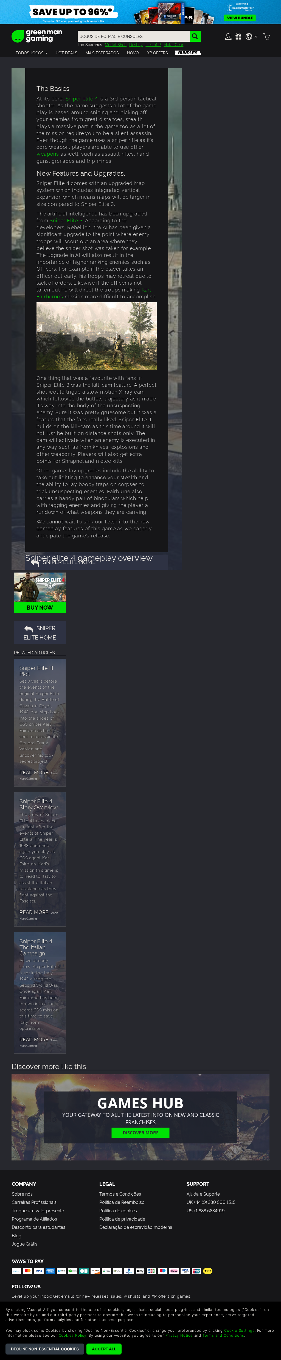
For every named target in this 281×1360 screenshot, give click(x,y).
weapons (48, 153)
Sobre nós (22, 1194)
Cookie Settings (239, 1330)
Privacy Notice (179, 1335)
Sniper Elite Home (40, 632)
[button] (32, 52)
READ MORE (34, 772)
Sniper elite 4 (82, 98)
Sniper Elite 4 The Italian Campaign (35, 947)
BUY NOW (40, 607)
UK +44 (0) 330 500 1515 (211, 1202)
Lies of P (153, 44)
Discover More (141, 1132)
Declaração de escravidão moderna (135, 1227)
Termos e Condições (120, 1194)
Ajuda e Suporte (203, 1194)
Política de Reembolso (122, 1202)
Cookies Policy (72, 1335)
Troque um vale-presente (38, 1210)
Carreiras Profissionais (34, 1202)
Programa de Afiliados (34, 1219)
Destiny (136, 44)
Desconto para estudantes (38, 1227)
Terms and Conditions (223, 1335)
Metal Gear (173, 44)
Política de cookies (118, 1210)
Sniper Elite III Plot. (36, 670)
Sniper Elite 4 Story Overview (38, 804)
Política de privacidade (122, 1219)
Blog (16, 1235)
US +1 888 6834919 (206, 1210)
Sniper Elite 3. (67, 220)
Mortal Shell (116, 44)
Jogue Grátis (24, 1244)
